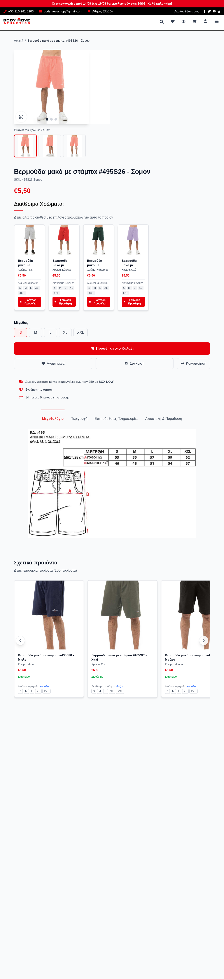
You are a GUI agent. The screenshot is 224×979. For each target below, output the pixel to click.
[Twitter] (209, 11)
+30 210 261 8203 (21, 11)
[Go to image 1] (47, 119)
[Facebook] (204, 11)
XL (36, 287)
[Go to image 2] (51, 119)
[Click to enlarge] (21, 116)
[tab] (53, 418)
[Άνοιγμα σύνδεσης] (205, 21)
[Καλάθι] (194, 21)
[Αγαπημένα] (172, 21)
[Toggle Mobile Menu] (216, 21)
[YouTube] (214, 11)
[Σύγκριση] (183, 21)
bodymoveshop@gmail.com (63, 11)
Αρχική (18, 40)
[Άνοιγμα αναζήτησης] (161, 22)
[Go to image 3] (55, 119)
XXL (21, 293)
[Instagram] (218, 11)
